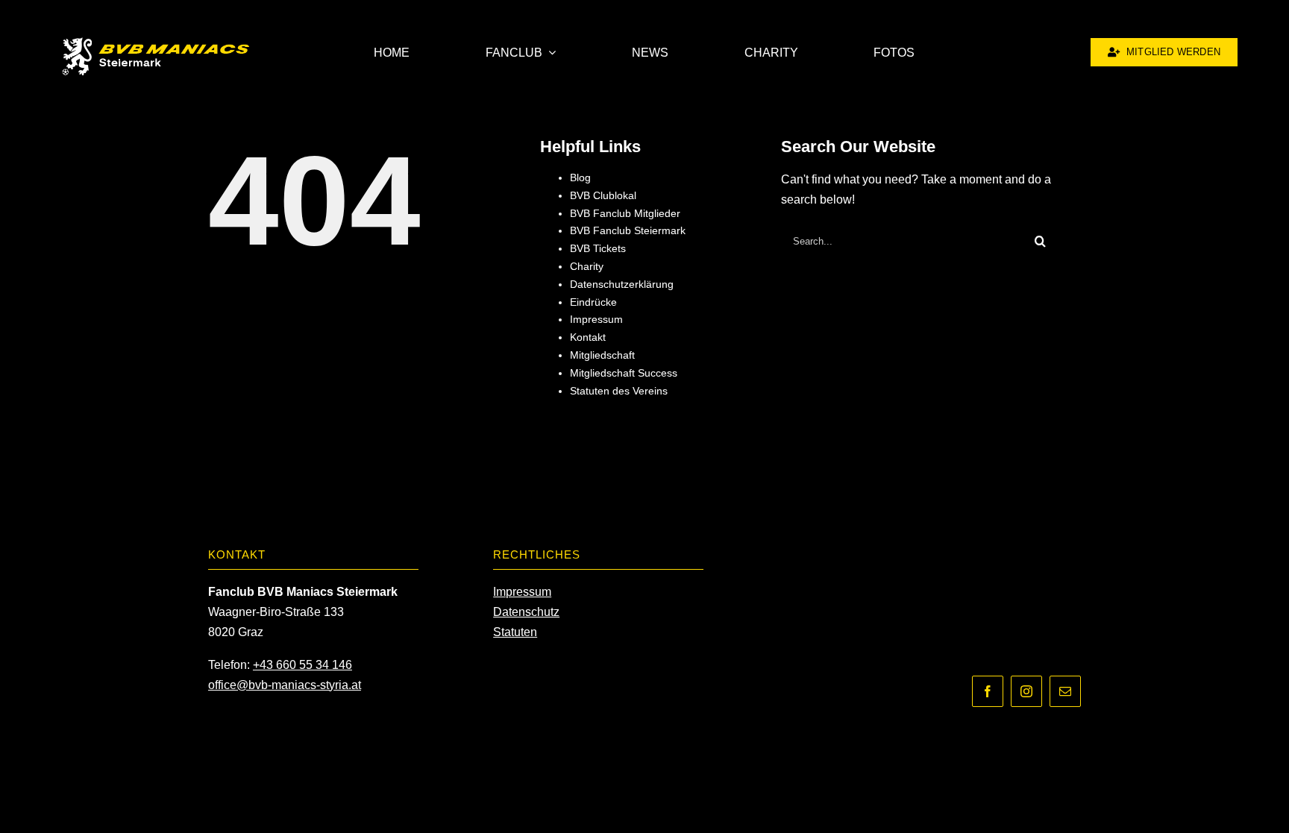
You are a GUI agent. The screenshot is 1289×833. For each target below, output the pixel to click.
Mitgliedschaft (602, 355)
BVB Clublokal (603, 195)
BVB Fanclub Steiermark (628, 230)
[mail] (1065, 691)
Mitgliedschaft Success (623, 373)
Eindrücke (593, 302)
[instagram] (1026, 691)
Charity (586, 266)
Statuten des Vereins (619, 391)
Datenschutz (526, 612)
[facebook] (987, 691)
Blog (580, 177)
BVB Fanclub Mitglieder (625, 213)
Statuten (515, 632)
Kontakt (588, 337)
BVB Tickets (598, 248)
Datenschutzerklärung (622, 284)
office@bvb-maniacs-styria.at (284, 685)
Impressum (596, 319)
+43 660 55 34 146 (302, 664)
